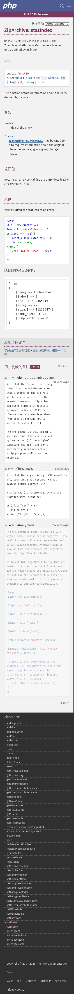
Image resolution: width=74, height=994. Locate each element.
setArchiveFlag (14, 870)
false (40, 82)
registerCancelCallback (19, 844)
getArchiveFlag (14, 775)
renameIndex (14, 853)
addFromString (14, 731)
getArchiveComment (17, 770)
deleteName (13, 762)
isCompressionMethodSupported (25, 827)
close (9, 749)
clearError (12, 744)
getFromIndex (14, 796)
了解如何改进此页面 (17, 350)
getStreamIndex (15, 818)
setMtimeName (15, 913)
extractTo (11, 766)
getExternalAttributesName (22, 792)
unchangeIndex (15, 939)
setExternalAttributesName (22, 905)
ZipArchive (12, 717)
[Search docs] (61, 5)
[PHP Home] (10, 6)
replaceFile (12, 861)
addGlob (11, 736)
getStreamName (15, 822)
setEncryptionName (17, 896)
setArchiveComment (17, 866)
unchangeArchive (16, 935)
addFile (10, 727)
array (30, 82)
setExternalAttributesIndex (21, 900)
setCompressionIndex (18, 883)
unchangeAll (13, 931)
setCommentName (17, 879)
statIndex (11, 922)
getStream (12, 814)
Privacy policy (15, 989)
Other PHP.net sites (53, 981)
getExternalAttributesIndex (21, 788)
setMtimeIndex (15, 909)
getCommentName (17, 783)
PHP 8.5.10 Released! (37, 14)
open (9, 840)
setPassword (13, 918)
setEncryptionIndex (17, 892)
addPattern (12, 740)
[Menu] (69, 5)
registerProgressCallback (20, 848)
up (6, 378)
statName (12, 926)
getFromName (14, 801)
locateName (13, 835)
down (12, 378)
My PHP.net (13, 981)
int (44, 78)
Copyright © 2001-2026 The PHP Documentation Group (37, 968)
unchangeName (15, 944)
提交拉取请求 (41, 350)
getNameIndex (14, 805)
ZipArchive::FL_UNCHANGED (26, 140)
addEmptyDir (13, 723)
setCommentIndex (16, 874)
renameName (14, 857)
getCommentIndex (16, 779)
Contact (31, 981)
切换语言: (38, 23)
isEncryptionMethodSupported (23, 831)
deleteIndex (13, 757)
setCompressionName (19, 887)
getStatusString (15, 809)
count (9, 753)
